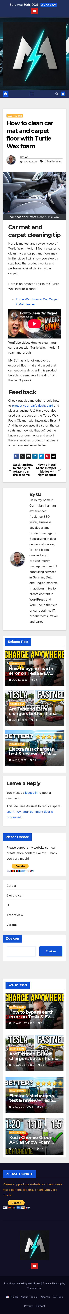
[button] (56, 94)
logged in (31, 792)
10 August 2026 (24, 1065)
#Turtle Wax (53, 161)
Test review (15, 915)
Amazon (45, 1296)
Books (34, 1296)
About (24, 1296)
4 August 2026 (23, 1148)
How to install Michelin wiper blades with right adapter (46, 470)
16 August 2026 (24, 1023)
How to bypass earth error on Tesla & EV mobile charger (31, 673)
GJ (26, 156)
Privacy (28, 1305)
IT (8, 905)
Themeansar (34, 1288)
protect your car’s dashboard (32, 405)
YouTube (58, 1296)
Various (12, 925)
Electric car (15, 116)
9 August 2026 (23, 1106)
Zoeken (12, 938)
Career (11, 885)
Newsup (57, 1283)
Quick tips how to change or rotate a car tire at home (23, 470)
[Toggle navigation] (32, 94)
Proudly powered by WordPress (22, 1283)
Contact (40, 1305)
